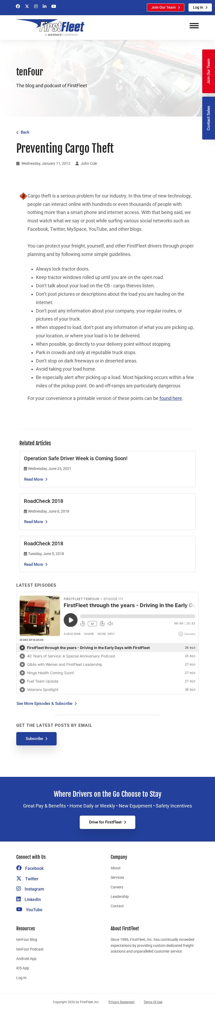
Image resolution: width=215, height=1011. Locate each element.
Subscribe (34, 738)
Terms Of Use (153, 1002)
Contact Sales (208, 118)
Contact (117, 906)
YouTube (33, 909)
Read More (33, 479)
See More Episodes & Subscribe (44, 703)
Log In (198, 7)
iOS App (22, 968)
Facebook (34, 868)
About (116, 868)
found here (170, 398)
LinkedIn (32, 899)
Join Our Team (163, 7)
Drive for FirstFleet (105, 822)
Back (25, 132)
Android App (26, 959)
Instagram (34, 889)
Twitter (31, 878)
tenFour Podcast (30, 949)
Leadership (120, 896)
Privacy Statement (122, 1002)
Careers (117, 887)
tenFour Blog (26, 939)
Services (117, 877)
